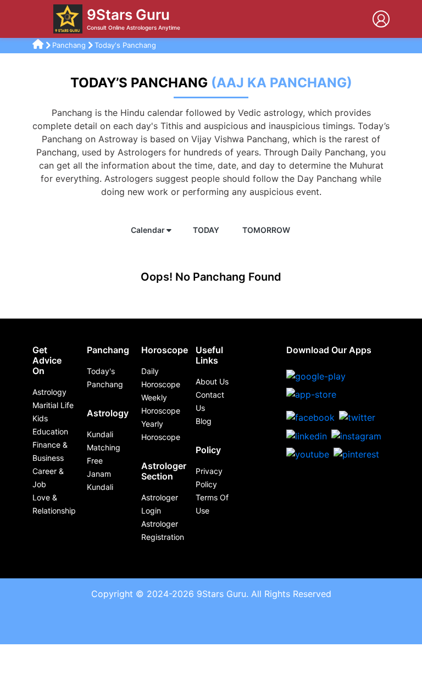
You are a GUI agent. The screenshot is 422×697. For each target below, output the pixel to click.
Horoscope (164, 349)
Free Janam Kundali (100, 474)
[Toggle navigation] (40, 19)
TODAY (207, 230)
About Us (212, 381)
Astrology (49, 392)
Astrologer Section (163, 471)
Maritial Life (53, 405)
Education (50, 431)
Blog (204, 421)
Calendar (148, 230)
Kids (40, 418)
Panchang (70, 45)
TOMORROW (267, 230)
